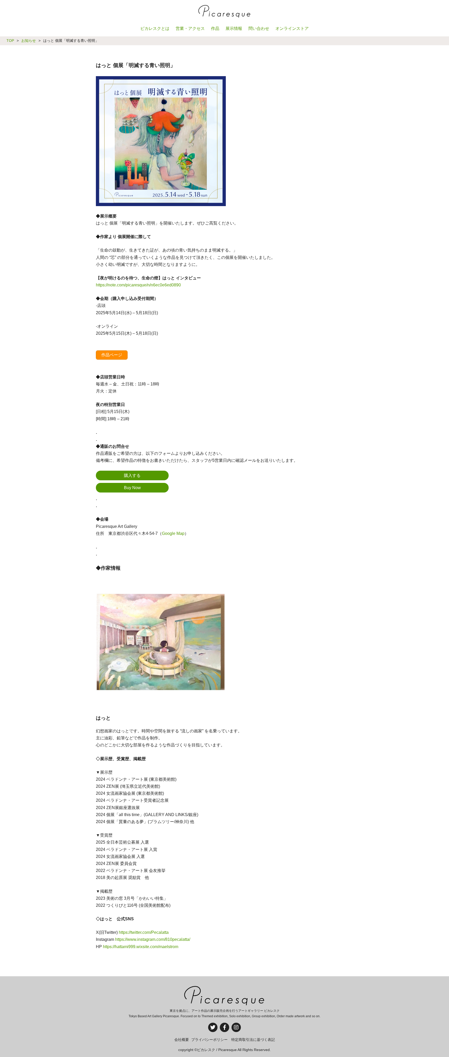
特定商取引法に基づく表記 (253, 1040)
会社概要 (181, 1040)
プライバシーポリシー (209, 1040)
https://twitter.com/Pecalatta (144, 932)
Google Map (173, 533)
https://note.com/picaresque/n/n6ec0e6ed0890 (138, 285)
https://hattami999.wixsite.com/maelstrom (140, 946)
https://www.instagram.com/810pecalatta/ (152, 939)
